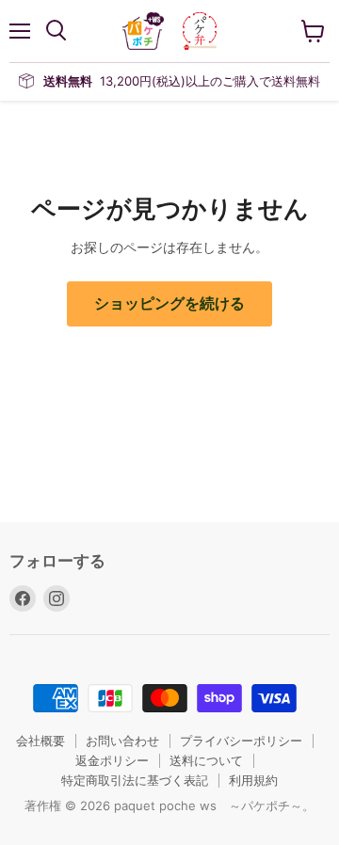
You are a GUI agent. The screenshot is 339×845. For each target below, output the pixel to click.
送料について (206, 760)
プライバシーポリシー (241, 740)
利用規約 (253, 780)
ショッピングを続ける (169, 303)
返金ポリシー (112, 760)
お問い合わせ (122, 740)
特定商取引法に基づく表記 (134, 780)
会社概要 (40, 740)
